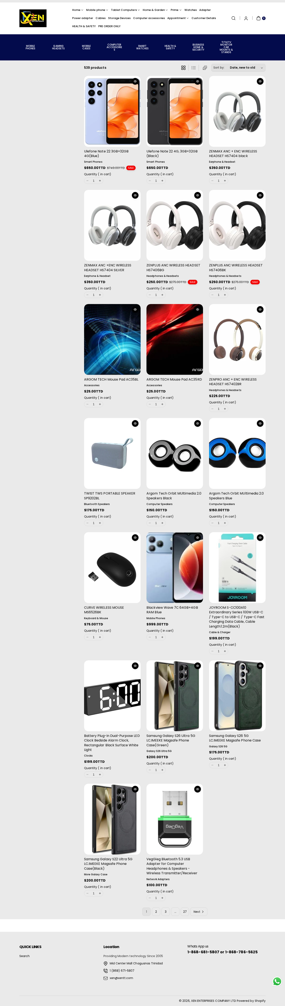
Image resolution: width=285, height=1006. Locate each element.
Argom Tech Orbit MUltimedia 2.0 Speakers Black (173, 495)
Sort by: (218, 67)
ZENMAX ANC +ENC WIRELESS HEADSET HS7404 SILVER (107, 267)
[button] (233, 18)
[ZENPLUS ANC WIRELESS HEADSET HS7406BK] (237, 225)
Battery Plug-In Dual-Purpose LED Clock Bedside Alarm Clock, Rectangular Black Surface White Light (112, 742)
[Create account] (246, 18)
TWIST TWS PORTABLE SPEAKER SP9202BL (109, 495)
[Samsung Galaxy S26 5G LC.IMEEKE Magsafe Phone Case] (237, 695)
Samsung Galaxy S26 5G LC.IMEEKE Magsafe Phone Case (235, 738)
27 (185, 912)
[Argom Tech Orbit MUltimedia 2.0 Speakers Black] (174, 453)
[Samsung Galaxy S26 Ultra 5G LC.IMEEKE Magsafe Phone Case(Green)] (174, 695)
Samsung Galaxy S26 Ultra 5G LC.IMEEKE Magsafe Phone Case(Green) (170, 740)
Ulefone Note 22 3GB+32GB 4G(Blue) (106, 153)
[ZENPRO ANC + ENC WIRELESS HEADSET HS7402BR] (237, 339)
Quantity (97, 174)
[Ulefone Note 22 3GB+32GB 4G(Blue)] (112, 111)
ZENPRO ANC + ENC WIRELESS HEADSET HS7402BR (233, 381)
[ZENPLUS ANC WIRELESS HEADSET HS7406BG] (174, 225)
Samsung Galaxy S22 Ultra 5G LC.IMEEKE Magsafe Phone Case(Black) (108, 864)
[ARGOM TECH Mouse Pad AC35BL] (112, 339)
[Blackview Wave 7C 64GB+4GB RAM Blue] (174, 567)
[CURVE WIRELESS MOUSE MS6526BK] (112, 567)
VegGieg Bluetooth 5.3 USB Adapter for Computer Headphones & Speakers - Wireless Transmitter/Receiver (171, 866)
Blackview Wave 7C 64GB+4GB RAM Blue (172, 610)
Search (24, 956)
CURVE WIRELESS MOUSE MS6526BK (104, 610)
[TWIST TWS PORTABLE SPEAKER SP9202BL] (112, 453)
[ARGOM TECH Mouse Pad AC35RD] (174, 339)
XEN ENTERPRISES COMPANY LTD (213, 1001)
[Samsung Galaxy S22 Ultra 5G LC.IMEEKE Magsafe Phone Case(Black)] (112, 819)
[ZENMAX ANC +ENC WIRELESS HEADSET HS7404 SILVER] (112, 225)
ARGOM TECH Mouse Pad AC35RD (174, 379)
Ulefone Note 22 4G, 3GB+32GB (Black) (171, 153)
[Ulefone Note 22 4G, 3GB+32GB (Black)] (174, 111)
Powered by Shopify (251, 1001)
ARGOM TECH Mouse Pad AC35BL (111, 379)
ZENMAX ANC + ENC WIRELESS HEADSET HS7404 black (233, 153)
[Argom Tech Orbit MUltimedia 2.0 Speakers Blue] (237, 453)
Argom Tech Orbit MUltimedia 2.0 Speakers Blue (236, 495)
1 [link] (146, 912)
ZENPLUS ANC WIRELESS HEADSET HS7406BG (173, 267)
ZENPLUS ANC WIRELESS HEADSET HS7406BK (236, 267)
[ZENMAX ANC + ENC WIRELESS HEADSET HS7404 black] (237, 111)
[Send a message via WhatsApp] (277, 981)
